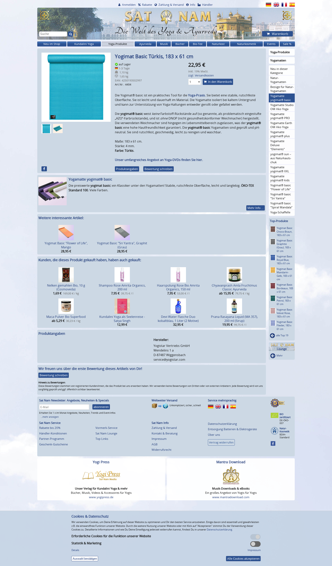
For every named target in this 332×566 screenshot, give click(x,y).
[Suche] (70, 33)
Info (192, 5)
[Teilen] (44, 168)
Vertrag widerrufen (221, 442)
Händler (207, 5)
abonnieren (101, 407)
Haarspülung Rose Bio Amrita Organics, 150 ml (178, 287)
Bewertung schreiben (158, 169)
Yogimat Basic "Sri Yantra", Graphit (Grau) (122, 245)
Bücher (180, 44)
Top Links (101, 439)
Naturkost (218, 44)
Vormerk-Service (106, 428)
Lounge (282, 349)
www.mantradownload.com (230, 497)
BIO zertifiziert (285, 416)
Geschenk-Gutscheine (53, 444)
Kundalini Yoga (84, 44)
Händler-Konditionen (53, 433)
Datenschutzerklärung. (220, 529)
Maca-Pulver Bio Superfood (66, 317)
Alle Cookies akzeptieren (243, 558)
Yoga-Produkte (117, 44)
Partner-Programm (51, 439)
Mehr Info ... (255, 208)
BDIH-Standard (284, 436)
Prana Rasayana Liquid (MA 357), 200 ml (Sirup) (234, 319)
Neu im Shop (51, 44)
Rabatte (147, 5)
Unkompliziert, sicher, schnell (185, 405)
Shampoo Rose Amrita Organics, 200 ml (122, 287)
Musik (164, 44)
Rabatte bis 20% (49, 428)
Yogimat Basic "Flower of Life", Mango (66, 245)
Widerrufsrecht (161, 450)
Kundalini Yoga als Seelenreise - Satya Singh (122, 319)
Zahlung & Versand (171, 5)
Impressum (159, 439)
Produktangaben (127, 169)
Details (75, 550)
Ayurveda (145, 44)
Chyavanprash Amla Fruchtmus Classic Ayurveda (234, 287)
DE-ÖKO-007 (284, 422)
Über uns (214, 435)
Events (271, 44)
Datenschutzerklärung (222, 424)
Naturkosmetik (246, 44)
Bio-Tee (198, 44)
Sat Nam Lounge (106, 433)
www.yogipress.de (101, 497)
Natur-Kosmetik (284, 430)
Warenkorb (279, 34)
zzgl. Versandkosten (201, 75)
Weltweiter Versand (164, 400)
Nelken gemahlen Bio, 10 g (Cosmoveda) (66, 287)
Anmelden (129, 5)
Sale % (287, 44)
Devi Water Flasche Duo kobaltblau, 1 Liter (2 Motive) (178, 319)
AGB (155, 444)
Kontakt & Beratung (165, 433)
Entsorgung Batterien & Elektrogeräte (232, 429)
